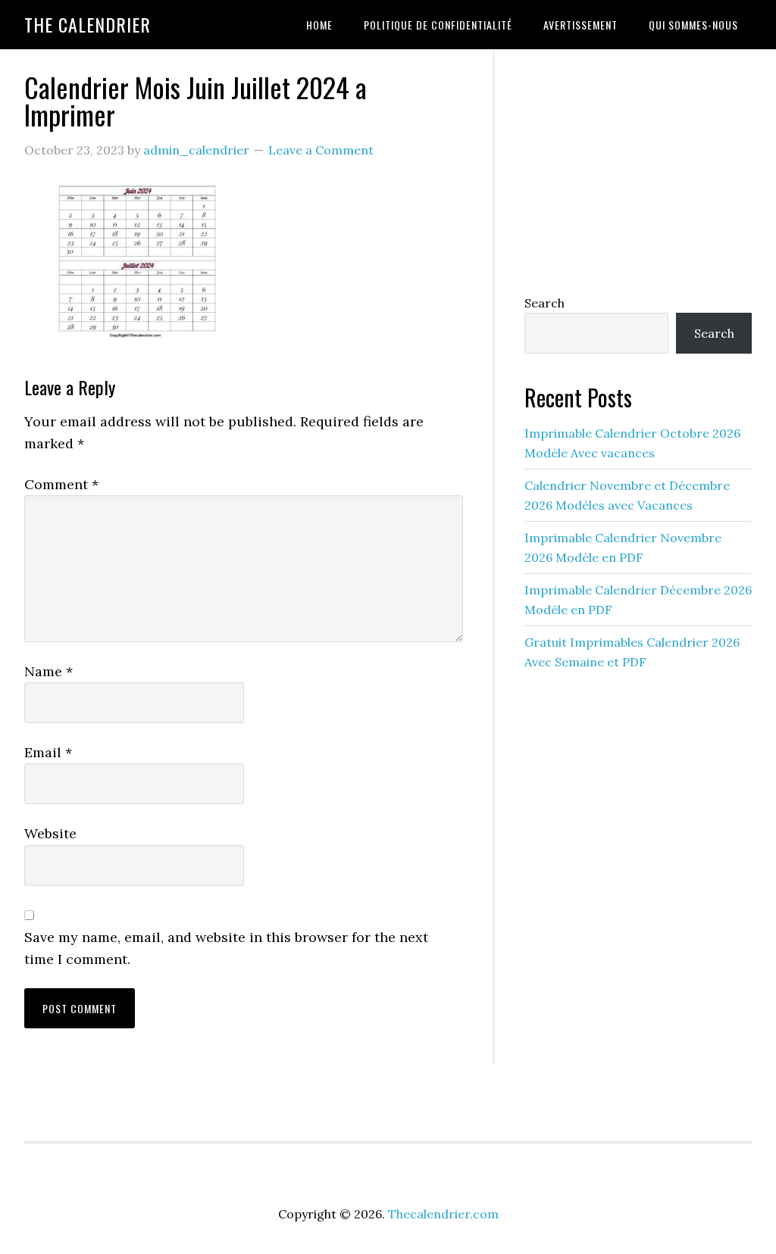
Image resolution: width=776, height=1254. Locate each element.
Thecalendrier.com (443, 1213)
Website (50, 833)
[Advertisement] (638, 168)
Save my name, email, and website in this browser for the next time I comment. (226, 948)
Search (544, 302)
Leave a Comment (321, 150)
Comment (61, 484)
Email (48, 752)
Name (48, 671)
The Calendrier (87, 24)
